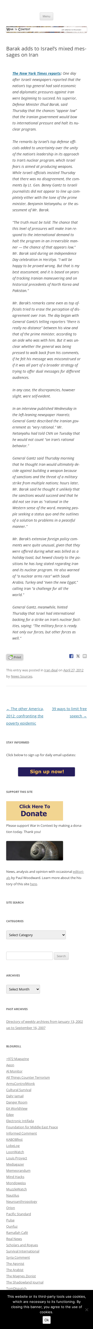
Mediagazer (15, 1164)
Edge (10, 1114)
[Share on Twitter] (78, 656)
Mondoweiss (16, 1183)
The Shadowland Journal (24, 1282)
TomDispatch (16, 1288)
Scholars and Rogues (22, 1245)
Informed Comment (21, 1133)
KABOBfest (14, 1139)
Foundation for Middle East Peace (32, 1127)
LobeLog (13, 1145)
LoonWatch (15, 1152)
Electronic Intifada (20, 1120)
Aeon (10, 1065)
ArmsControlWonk (20, 1083)
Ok (46, 1320)
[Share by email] (85, 656)
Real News (14, 1238)
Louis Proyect (16, 1158)
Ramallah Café (17, 1232)
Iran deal (51, 670)
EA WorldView (16, 1108)
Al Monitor (14, 1071)
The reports (36, 73)
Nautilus (12, 1195)
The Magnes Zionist (21, 1276)
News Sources (21, 676)
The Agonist (15, 1263)
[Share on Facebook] (71, 656)
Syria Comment (18, 1257)
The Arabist (15, 1269)
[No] (86, 1309)
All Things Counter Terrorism (28, 1077)
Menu (46, 16)
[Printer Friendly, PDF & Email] (14, 656)
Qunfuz (12, 1226)
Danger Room (16, 1102)
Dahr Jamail (15, 1096)
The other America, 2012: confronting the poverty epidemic (25, 716)
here (33, 884)
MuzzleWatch (16, 1189)
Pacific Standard (18, 1214)
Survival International (22, 1251)
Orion (10, 1207)
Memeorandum (18, 1170)
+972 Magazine (17, 1058)
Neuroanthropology (21, 1201)
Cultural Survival (18, 1089)
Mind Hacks (15, 1176)
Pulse (10, 1220)
